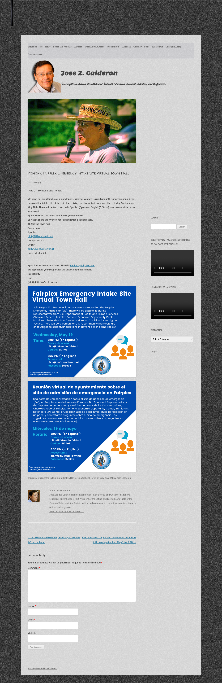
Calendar (126, 47)
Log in (154, 351)
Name (32, 606)
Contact (137, 47)
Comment (34, 567)
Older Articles (35, 55)
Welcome (32, 47)
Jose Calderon (124, 477)
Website (32, 633)
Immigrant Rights (60, 477)
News (48, 47)
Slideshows (157, 47)
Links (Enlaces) (173, 47)
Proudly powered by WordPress (42, 668)
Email (31, 619)
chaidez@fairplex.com (82, 265)
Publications (113, 47)
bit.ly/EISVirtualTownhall (41, 248)
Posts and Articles (62, 47)
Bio (41, 47)
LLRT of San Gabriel (80, 477)
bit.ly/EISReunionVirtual (40, 236)
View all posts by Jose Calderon (66, 511)
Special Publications (94, 47)
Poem (146, 47)
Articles (78, 47)
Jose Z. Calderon (89, 73)
